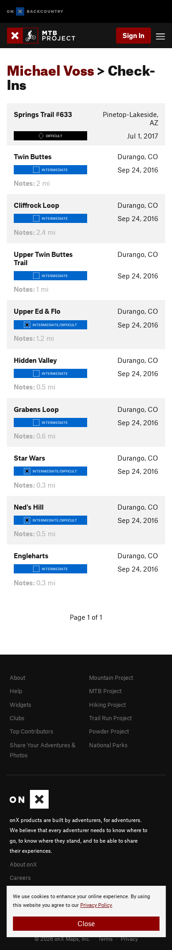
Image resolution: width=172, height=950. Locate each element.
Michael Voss (50, 68)
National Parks (108, 745)
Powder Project (109, 731)
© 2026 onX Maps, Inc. (62, 938)
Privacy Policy (96, 905)
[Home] (45, 36)
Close (86, 923)
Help (16, 690)
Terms (105, 938)
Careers (20, 877)
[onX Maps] (29, 806)
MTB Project (105, 690)
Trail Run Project (110, 718)
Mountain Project (111, 677)
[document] (86, 911)
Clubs (17, 718)
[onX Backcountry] (35, 11)
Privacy (129, 938)
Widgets (20, 704)
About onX (23, 864)
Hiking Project (107, 704)
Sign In (133, 35)
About (17, 677)
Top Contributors (31, 731)
